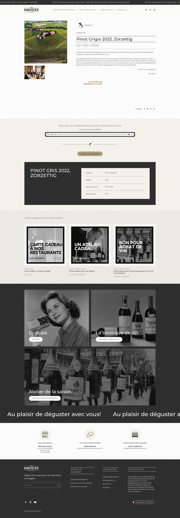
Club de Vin (105, 10)
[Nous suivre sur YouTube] (35, 502)
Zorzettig (81, 33)
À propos (120, 10)
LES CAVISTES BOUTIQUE (77, 269)
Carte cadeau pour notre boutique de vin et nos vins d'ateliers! (133, 272)
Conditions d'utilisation (79, 479)
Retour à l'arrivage (90, 154)
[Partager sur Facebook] (144, 108)
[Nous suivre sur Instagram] (30, 502)
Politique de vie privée (78, 486)
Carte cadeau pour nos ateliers (82, 271)
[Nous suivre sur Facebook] (25, 502)
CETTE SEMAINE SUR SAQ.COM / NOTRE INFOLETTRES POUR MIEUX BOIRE (41, 2)
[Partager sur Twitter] (147, 108)
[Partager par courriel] (154, 108)
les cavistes (29, 269)
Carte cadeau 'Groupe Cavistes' (37, 271)
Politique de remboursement (81, 483)
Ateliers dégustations (63, 10)
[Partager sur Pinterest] (150, 108)
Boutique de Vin (87, 10)
